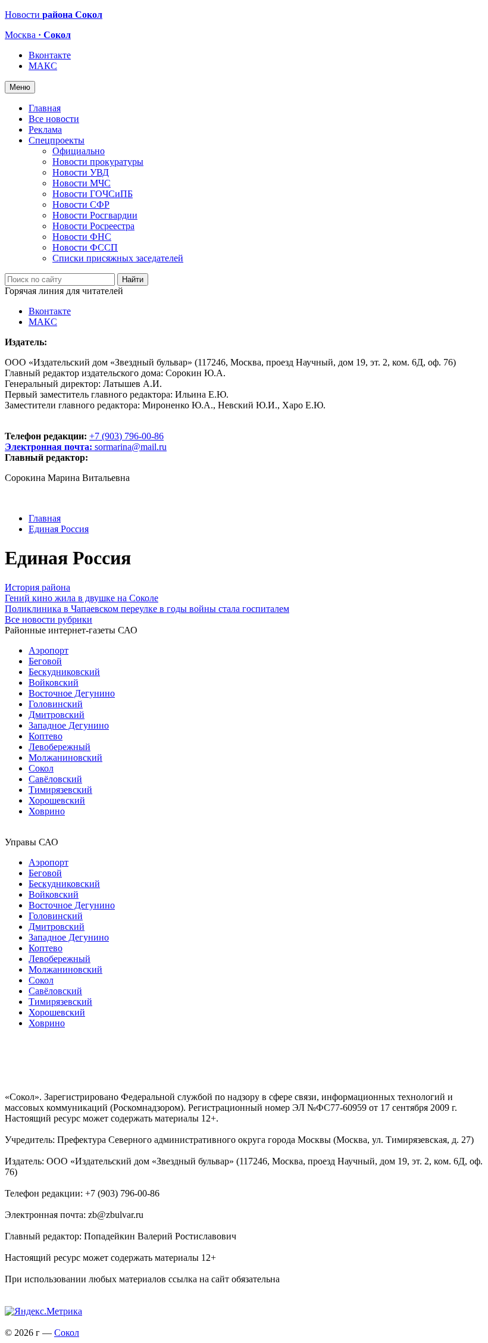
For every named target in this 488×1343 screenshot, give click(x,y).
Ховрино (47, 811)
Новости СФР (81, 204)
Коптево (45, 736)
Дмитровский (57, 715)
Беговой (45, 661)
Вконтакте (50, 55)
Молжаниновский (65, 757)
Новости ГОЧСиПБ (92, 194)
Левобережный (59, 747)
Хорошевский (57, 800)
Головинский (56, 704)
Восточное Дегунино (72, 693)
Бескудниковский (64, 672)
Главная (45, 108)
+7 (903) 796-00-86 (84, 441)
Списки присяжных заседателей (117, 258)
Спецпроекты (57, 140)
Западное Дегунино (69, 725)
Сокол (41, 768)
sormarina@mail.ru (131, 447)
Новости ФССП (85, 247)
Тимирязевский (60, 790)
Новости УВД (80, 172)
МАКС (43, 66)
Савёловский (55, 779)
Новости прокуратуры (97, 162)
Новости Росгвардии (94, 215)
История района (37, 587)
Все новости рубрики (48, 619)
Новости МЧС (81, 183)
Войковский (54, 682)
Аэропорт (48, 650)
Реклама (45, 129)
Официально (78, 151)
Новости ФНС (81, 237)
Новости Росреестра (93, 226)
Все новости (54, 119)
